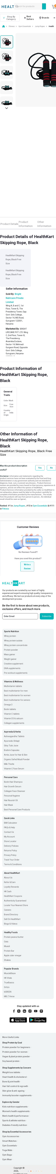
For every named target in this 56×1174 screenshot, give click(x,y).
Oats (6, 941)
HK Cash (7, 891)
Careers (7, 910)
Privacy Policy (10, 855)
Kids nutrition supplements (15, 1107)
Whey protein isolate (13, 640)
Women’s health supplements (16, 1111)
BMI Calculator (10, 823)
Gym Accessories (10, 1136)
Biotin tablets (10, 709)
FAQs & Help (9, 827)
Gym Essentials (40, 506)
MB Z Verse (9, 996)
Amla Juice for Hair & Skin (15, 755)
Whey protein (10, 636)
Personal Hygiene (12, 796)
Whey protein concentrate (15, 645)
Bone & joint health (11, 1081)
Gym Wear (7, 1159)
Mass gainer (9, 654)
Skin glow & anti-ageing (13, 1091)
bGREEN (7, 992)
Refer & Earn (10, 882)
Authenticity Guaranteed (15, 901)
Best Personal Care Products (17, 809)
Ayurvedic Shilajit (12, 741)
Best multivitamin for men (16, 691)
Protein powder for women (14, 1052)
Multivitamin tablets (13, 686)
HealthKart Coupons (13, 896)
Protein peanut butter (14, 937)
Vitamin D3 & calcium (13, 718)
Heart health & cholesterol (14, 1077)
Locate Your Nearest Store (16, 905)
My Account (9, 837)
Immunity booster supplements (17, 1095)
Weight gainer (10, 659)
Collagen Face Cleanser (14, 791)
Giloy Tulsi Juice (11, 745)
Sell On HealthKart (12, 919)
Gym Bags (7, 1155)
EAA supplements (12, 668)
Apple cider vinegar (12, 955)
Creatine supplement (13, 664)
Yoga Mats (7, 1150)
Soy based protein (10, 1061)
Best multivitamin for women (17, 695)
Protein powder (11, 650)
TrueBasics (9, 982)
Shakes (7, 960)
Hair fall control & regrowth (15, 1086)
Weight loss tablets (11, 1072)
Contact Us (9, 832)
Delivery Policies (11, 846)
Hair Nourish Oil (11, 800)
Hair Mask (8, 805)
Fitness (5, 509)
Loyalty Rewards (11, 887)
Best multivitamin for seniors (17, 700)
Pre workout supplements (15, 673)
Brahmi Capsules (11, 750)
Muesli (7, 946)
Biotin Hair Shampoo (13, 782)
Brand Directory (11, 914)
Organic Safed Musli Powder (17, 759)
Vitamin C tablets (12, 714)
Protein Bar (9, 951)
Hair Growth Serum (12, 786)
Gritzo (6, 987)
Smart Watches (9, 1141)
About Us (8, 877)
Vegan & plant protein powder (16, 1056)
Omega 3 (8, 704)
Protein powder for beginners (16, 1047)
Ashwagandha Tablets (14, 736)
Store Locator (10, 841)
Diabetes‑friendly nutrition (14, 1125)
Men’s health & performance (15, 1116)
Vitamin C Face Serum (14, 768)
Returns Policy (10, 850)
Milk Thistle (9, 764)
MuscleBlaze (10, 973)
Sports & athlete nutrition (13, 1120)
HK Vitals (8, 978)
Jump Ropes (19, 506)
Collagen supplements (14, 723)
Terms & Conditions (13, 864)
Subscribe (46, 616)
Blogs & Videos (10, 924)
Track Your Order (11, 860)
